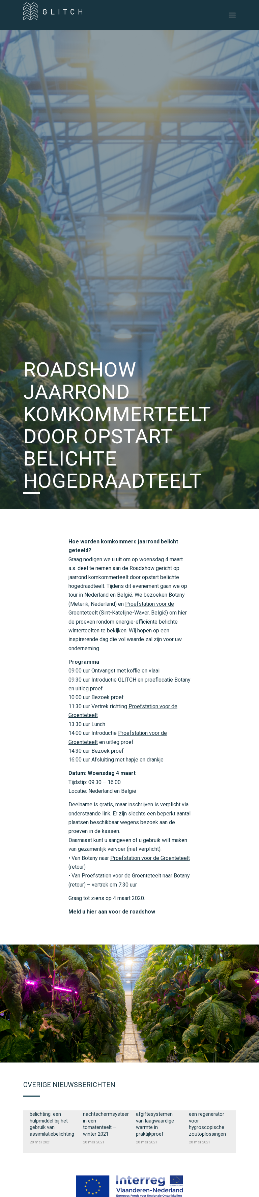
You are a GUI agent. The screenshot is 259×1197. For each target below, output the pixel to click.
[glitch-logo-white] (52, 17)
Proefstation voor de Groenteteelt (150, 858)
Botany (177, 595)
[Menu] (232, 15)
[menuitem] (232, 15)
